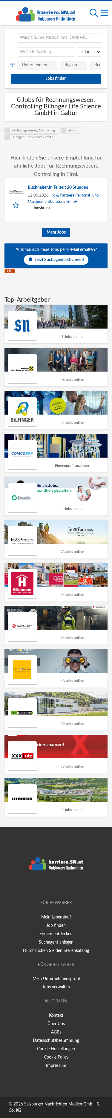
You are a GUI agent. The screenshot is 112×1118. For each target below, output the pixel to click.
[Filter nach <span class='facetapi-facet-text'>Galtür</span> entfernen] (63, 130)
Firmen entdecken (56, 934)
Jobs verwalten (56, 987)
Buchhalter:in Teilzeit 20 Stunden (58, 187)
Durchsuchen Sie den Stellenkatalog (56, 951)
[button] (14, 65)
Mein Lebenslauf (56, 917)
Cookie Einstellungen (56, 1049)
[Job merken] (16, 205)
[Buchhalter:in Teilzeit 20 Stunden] (16, 192)
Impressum (56, 1066)
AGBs (56, 1032)
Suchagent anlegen (56, 942)
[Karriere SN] (45, 13)
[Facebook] (47, 886)
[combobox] (59, 38)
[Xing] (57, 886)
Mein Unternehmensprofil (56, 979)
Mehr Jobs (56, 232)
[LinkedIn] (66, 886)
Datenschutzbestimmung (56, 1041)
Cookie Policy (56, 1057)
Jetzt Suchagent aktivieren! (59, 260)
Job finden (56, 926)
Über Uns (56, 1024)
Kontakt (56, 1015)
